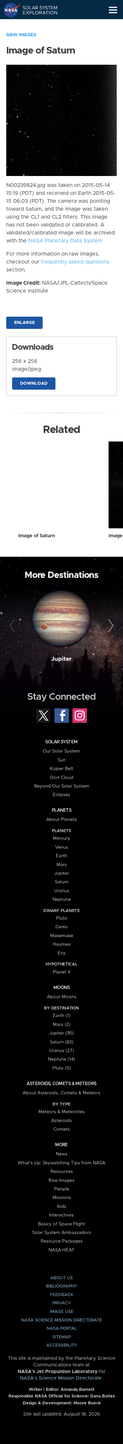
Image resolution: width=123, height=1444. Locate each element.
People (61, 1189)
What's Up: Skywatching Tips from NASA (61, 1163)
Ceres (61, 927)
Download (34, 383)
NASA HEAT (61, 1250)
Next (109, 626)
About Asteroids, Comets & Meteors (61, 1093)
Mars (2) (62, 1024)
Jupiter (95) (61, 1033)
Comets (61, 1129)
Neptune (61, 899)
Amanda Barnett (77, 1390)
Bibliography (61, 1286)
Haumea (62, 944)
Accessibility (61, 1345)
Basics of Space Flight (61, 1224)
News (62, 1154)
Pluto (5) (61, 1068)
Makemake (61, 935)
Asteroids (61, 1120)
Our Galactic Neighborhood (36, 25)
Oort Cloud (61, 777)
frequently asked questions (75, 261)
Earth (61, 856)
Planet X (62, 972)
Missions (61, 1197)
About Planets (61, 819)
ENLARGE (24, 323)
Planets (61, 810)
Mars (61, 865)
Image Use (61, 1312)
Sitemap (61, 1337)
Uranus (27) (61, 1050)
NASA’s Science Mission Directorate (61, 1378)
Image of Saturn (36, 536)
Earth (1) (62, 1015)
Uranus (61, 891)
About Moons (61, 997)
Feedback (61, 1295)
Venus (61, 847)
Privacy (61, 1303)
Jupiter (61, 659)
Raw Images (21, 35)
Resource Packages (62, 1241)
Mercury (61, 838)
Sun (62, 760)
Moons (61, 987)
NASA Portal (62, 1328)
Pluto (61, 918)
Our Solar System (61, 751)
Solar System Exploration (36, 10)
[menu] (113, 10)
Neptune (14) (61, 1059)
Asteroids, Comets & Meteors (61, 1083)
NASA (9, 10)
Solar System (61, 742)
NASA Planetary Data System (65, 240)
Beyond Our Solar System (61, 786)
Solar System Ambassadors (61, 1232)
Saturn (62, 882)
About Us (61, 1278)
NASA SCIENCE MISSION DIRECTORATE (61, 1320)
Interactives (61, 1215)
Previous (13, 626)
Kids (61, 1206)
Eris (62, 953)
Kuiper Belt (61, 768)
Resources (62, 1171)
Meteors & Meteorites (61, 1111)
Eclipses (61, 794)
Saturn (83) (61, 1042)
